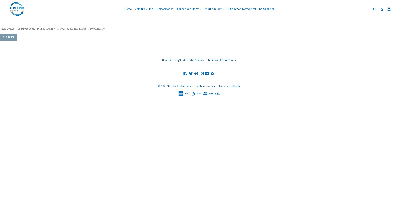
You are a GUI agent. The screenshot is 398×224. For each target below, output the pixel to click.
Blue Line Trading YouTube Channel (251, 9)
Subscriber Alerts (190, 9)
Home (128, 9)
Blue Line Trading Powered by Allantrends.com (191, 86)
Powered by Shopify (229, 86)
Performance (165, 9)
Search (166, 60)
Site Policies (196, 60)
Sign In (8, 37)
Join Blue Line (144, 9)
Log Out (180, 60)
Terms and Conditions (222, 60)
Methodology (215, 9)
